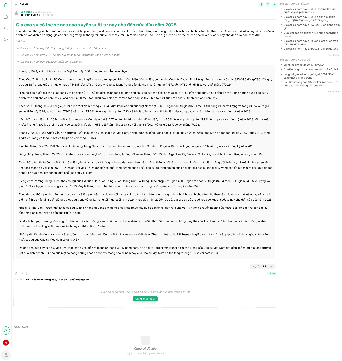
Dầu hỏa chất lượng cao (41, 279)
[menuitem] (5, 6)
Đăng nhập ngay (145, 298)
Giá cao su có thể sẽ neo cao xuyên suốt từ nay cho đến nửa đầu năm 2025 (96, 24)
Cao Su (21, 40)
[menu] (6, 174)
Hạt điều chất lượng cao (74, 279)
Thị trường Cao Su (30, 14)
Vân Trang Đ (27, 11)
